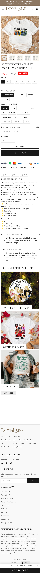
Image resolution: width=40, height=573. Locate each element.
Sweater (31, 95)
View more (8, 393)
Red (4, 112)
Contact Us (5, 447)
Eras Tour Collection (8, 440)
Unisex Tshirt (10, 91)
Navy (16, 117)
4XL (34, 81)
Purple (24, 117)
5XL (4, 86)
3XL (28, 81)
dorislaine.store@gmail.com (11, 459)
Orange (33, 108)
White (13, 108)
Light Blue (17, 121)
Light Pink (6, 121)
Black (15, 104)
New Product (29, 168)
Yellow (12, 112)
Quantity (4, 137)
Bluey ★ (23, 443)
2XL (22, 81)
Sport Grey (23, 108)
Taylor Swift (17, 436)
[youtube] (2, 463)
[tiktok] (11, 463)
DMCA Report (14, 563)
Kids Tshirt (20, 95)
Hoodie (5, 99)
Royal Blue (7, 117)
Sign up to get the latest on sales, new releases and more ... (18, 475)
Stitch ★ (14, 443)
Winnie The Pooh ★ (26, 440)
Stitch (12, 168)
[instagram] (7, 463)
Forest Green (23, 112)
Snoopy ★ (5, 443)
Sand (27, 121)
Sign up (33, 481)
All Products (5, 436)
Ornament (32, 443)
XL (17, 81)
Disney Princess (17, 447)
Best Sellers (19, 168)
